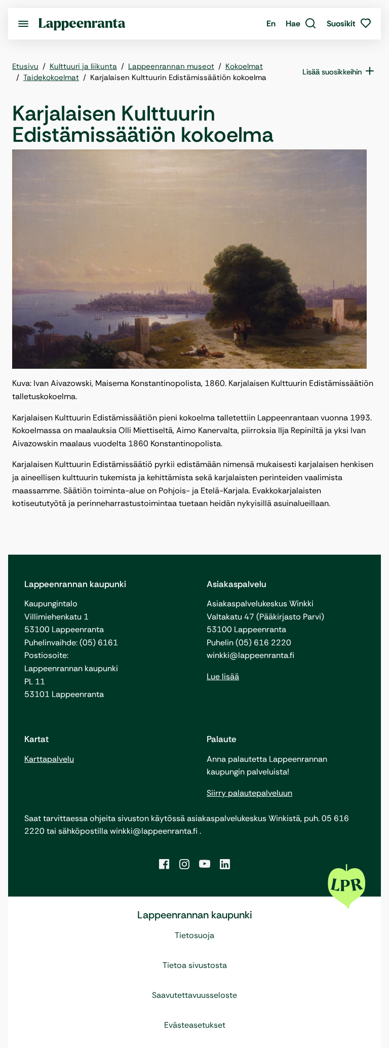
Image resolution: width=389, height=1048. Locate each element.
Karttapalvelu (49, 759)
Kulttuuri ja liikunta (83, 66)
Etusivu (25, 66)
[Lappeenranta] (82, 23)
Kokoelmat (244, 66)
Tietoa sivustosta (195, 965)
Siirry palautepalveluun (249, 793)
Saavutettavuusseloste (194, 995)
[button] (301, 23)
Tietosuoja (194, 935)
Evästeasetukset (194, 1025)
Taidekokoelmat (51, 77)
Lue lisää (223, 676)
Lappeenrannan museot (171, 66)
